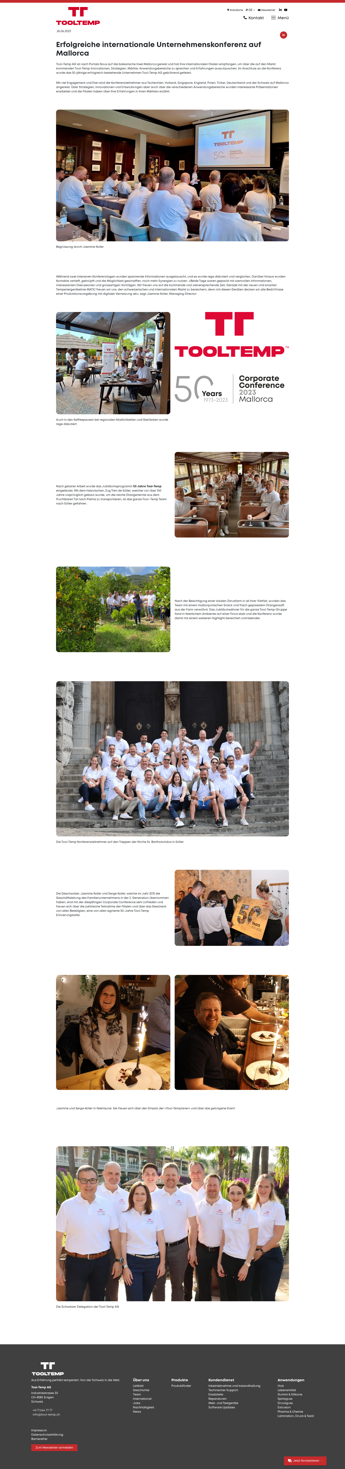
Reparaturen (217, 1399)
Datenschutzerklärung (47, 1434)
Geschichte (141, 1390)
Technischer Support (223, 1390)
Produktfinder (181, 1386)
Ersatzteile (215, 1394)
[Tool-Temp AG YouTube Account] (285, 10)
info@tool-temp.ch (46, 1414)
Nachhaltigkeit (143, 1407)
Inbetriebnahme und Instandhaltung (234, 1386)
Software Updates (221, 1407)
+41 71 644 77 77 (42, 1410)
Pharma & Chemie (290, 1412)
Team (137, 1394)
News (137, 1412)
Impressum (39, 1430)
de (250, 10)
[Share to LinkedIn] (283, 35)
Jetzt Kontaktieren (306, 1460)
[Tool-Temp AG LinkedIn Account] (280, 10)
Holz (281, 1386)
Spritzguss (285, 1399)
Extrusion (284, 1407)
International (142, 1399)
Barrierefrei (39, 1439)
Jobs (136, 1403)
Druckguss (285, 1403)
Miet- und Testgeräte (223, 1403)
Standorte (236, 10)
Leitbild (138, 1386)
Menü (283, 18)
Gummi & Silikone (290, 1394)
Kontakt (255, 18)
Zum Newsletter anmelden (54, 1447)
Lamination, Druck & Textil (296, 1416)
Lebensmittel (287, 1390)
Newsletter (268, 10)
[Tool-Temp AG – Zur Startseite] (78, 16)
